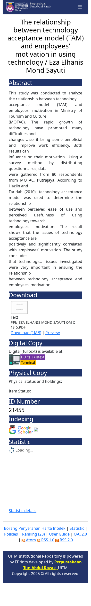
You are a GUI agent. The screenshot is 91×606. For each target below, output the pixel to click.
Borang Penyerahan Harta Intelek (35, 528)
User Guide (59, 534)
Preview (52, 332)
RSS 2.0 (66, 540)
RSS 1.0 (47, 540)
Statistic (77, 528)
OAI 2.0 (80, 534)
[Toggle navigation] (79, 6)
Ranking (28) (33, 534)
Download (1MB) (26, 332)
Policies (11, 534)
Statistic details (22, 510)
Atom (30, 540)
